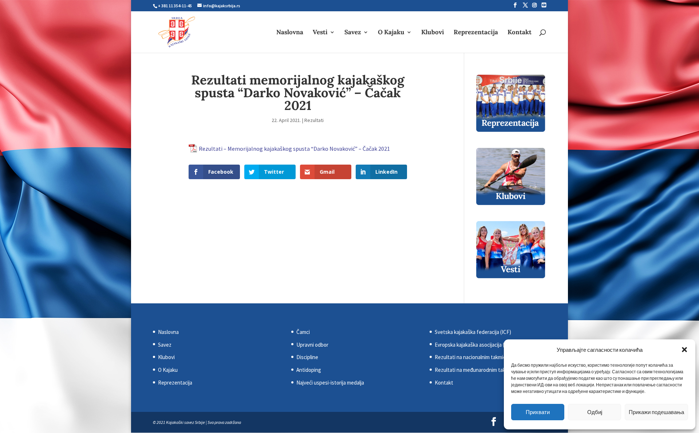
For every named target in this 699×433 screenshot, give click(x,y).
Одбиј (594, 412)
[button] (684, 349)
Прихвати (538, 412)
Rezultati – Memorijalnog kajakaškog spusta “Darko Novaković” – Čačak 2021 (294, 148)
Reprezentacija (476, 32)
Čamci (303, 331)
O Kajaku (391, 32)
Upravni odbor (312, 344)
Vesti (320, 32)
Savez (352, 32)
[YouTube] (544, 5)
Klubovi (432, 32)
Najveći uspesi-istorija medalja (330, 382)
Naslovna (289, 32)
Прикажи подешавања (656, 412)
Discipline (307, 357)
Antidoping (308, 369)
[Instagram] (534, 5)
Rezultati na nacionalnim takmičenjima (477, 357)
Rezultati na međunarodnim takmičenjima (481, 369)
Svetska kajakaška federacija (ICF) (473, 331)
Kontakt (520, 32)
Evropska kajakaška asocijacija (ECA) (475, 344)
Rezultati (314, 120)
